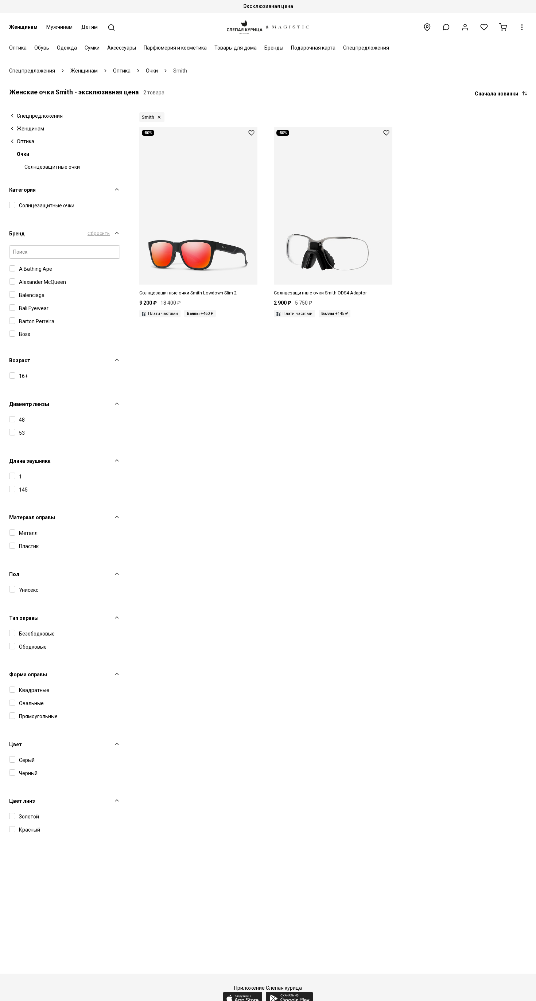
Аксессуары (121, 48)
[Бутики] (427, 27)
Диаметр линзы (29, 404)
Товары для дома (235, 48)
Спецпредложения (366, 48)
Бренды (273, 48)
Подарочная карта (313, 48)
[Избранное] (484, 27)
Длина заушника (30, 461)
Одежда (67, 48)
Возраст (19, 360)
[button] (446, 27)
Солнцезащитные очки (52, 167)
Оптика (18, 48)
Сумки (92, 48)
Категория (22, 190)
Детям (89, 27)
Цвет (15, 744)
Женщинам (23, 27)
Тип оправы (24, 618)
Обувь (41, 48)
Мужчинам (59, 27)
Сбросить (99, 233)
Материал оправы (32, 517)
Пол (14, 574)
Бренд (17, 233)
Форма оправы (28, 674)
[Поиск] (111, 27)
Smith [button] (148, 117)
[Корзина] (503, 27)
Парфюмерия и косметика (175, 48)
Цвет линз (22, 801)
